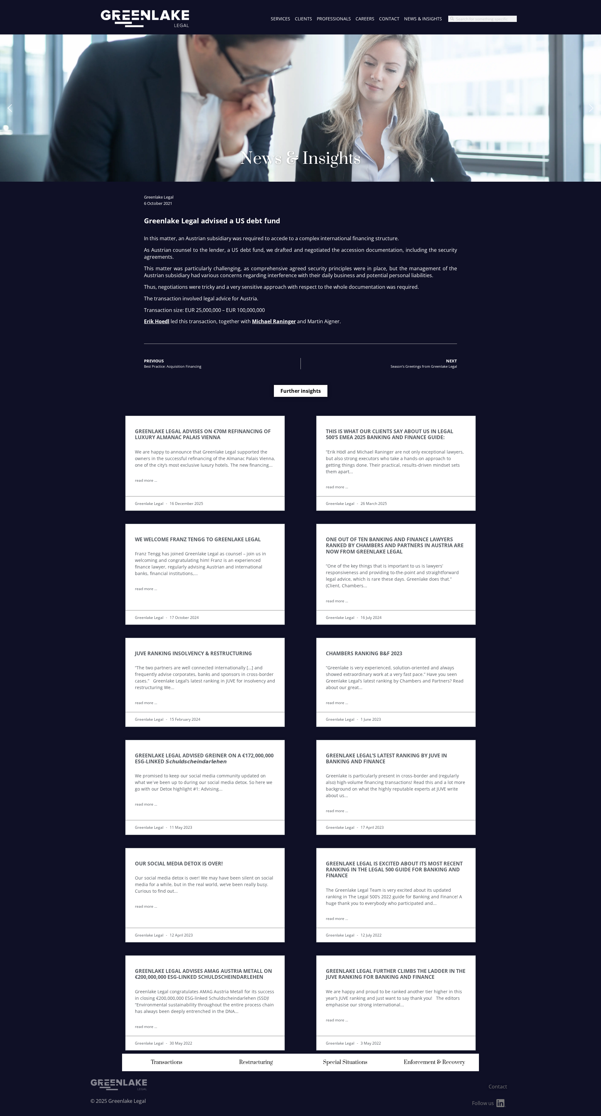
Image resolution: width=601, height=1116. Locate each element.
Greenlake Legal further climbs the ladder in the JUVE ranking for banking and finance (395, 974)
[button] (10, 108)
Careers (365, 19)
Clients (303, 19)
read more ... (146, 480)
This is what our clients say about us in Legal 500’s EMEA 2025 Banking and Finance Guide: (389, 434)
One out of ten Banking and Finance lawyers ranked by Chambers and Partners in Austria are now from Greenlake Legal (395, 545)
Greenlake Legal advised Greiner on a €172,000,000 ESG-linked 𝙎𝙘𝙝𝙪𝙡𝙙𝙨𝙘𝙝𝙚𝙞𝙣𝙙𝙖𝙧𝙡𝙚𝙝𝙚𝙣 (204, 758)
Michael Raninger (274, 321)
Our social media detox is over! (179, 863)
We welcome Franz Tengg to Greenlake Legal (198, 539)
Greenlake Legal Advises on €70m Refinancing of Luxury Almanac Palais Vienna (203, 434)
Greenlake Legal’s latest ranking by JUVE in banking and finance (386, 758)
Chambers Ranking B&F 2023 (364, 653)
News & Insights (423, 19)
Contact (389, 19)
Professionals (334, 19)
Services (280, 19)
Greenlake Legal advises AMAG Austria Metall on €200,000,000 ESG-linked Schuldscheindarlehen (203, 974)
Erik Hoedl (156, 321)
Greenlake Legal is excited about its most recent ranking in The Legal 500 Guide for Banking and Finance (394, 869)
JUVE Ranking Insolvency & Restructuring (193, 653)
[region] (300, 108)
